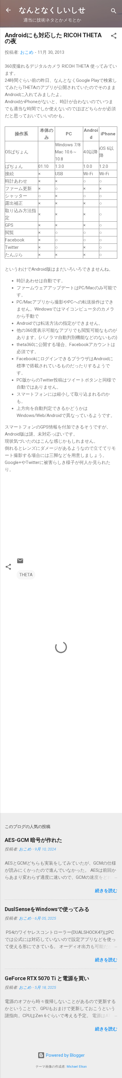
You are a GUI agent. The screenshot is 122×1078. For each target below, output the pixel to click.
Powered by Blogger (65, 1055)
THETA (26, 574)
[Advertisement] (61, 762)
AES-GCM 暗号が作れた (33, 840)
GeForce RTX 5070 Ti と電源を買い (47, 978)
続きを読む (106, 890)
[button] (113, 36)
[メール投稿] (20, 563)
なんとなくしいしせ (52, 10)
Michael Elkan (77, 1067)
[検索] (113, 12)
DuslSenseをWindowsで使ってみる (47, 909)
